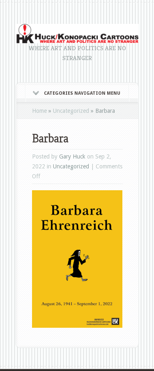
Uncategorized (71, 110)
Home (39, 110)
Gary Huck (72, 156)
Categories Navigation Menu (82, 93)
